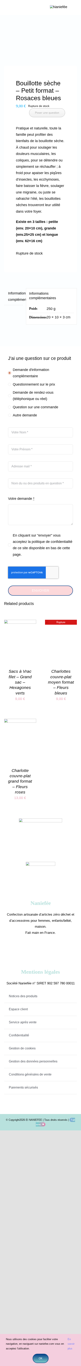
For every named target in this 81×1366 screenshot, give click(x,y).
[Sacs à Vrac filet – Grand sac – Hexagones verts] (20, 623)
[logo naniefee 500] (58, 7)
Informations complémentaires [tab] (15, 296)
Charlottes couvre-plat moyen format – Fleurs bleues (61, 682)
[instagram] (46, 948)
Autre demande (25, 415)
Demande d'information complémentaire (31, 373)
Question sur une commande (35, 407)
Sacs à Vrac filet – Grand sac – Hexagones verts (20, 682)
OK (40, 1358)
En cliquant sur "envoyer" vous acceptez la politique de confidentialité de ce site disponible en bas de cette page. (42, 545)
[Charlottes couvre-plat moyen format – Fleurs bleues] (61, 623)
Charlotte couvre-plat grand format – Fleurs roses (20, 781)
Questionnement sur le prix (34, 384)
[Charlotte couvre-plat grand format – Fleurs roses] (20, 722)
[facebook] (35, 948)
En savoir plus (71, 1344)
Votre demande (21, 499)
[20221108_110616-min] (40, 43)
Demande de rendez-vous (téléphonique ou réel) (33, 396)
